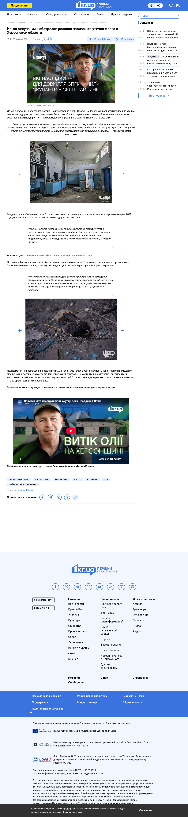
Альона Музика (26, 490)
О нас (100, 14)
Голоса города (110, 650)
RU (178, 5)
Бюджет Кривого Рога (111, 605)
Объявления (140, 615)
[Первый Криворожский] (94, 5)
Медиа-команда (87, 702)
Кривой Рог (75, 609)
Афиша (137, 604)
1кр (106, 479)
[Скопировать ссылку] (75, 497)
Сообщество (76, 682)
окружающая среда (18, 479)
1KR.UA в (101, 39)
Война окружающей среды (109, 630)
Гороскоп (139, 620)
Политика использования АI (46, 710)
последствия (41, 479)
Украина (73, 615)
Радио (137, 631)
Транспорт (139, 609)
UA (171, 5)
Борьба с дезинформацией (112, 620)
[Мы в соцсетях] (55, 586)
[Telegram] (50, 497)
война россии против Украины (23, 484)
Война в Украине (79, 648)
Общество (74, 626)
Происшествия (77, 631)
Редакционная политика (92, 696)
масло (77, 479)
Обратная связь (132, 702)
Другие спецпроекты (109, 666)
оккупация (92, 479)
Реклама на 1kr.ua (133, 696)
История (33, 14)
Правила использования (46, 696)
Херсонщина (61, 479)
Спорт (72, 637)
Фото (71, 653)
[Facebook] (42, 497)
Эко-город (107, 612)
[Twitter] (67, 497)
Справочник (82, 14)
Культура (74, 620)
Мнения (73, 659)
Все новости (157, 95)
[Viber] (59, 497)
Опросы (106, 639)
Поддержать (19, 5)
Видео (137, 626)
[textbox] (158, 15)
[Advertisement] (71, 525)
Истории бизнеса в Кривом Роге (111, 657)
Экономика (75, 642)
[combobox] (158, 15)
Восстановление (111, 644)
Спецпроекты (55, 14)
